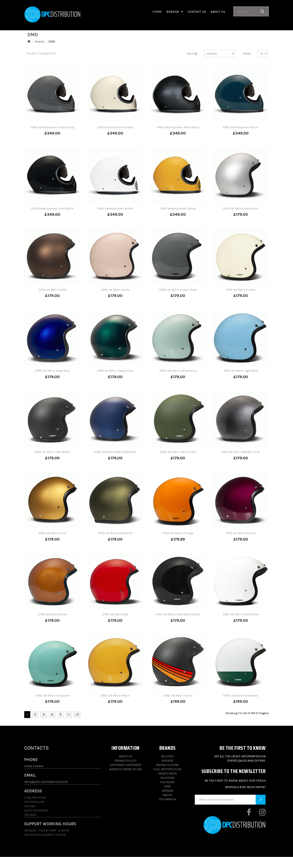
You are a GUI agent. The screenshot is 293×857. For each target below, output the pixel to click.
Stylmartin (167, 799)
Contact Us (197, 12)
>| (77, 714)
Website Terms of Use (125, 769)
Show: (247, 53)
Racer (167, 795)
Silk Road (167, 782)
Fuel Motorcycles (167, 769)
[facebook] (245, 814)
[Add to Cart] (38, 130)
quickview (66, 130)
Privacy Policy (126, 760)
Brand (39, 41)
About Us (125, 756)
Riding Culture (167, 765)
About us (218, 12)
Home (157, 12)
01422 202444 (33, 766)
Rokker (167, 760)
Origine (167, 791)
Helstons (167, 778)
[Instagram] (259, 814)
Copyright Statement (126, 765)
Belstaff (167, 756)
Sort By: (192, 53)
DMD (51, 41)
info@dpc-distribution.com (46, 782)
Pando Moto (167, 773)
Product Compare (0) (41, 53)
